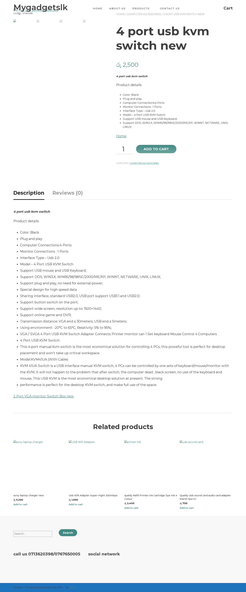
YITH (73, 587)
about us (117, 8)
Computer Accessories (144, 163)
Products (141, 8)
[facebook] (93, 565)
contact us (170, 8)
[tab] (32, 193)
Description (28, 193)
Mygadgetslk (40, 7)
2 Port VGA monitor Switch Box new (43, 396)
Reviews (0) (68, 193)
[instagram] (111, 565)
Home (97, 8)
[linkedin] (120, 565)
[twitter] (102, 565)
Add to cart (156, 149)
